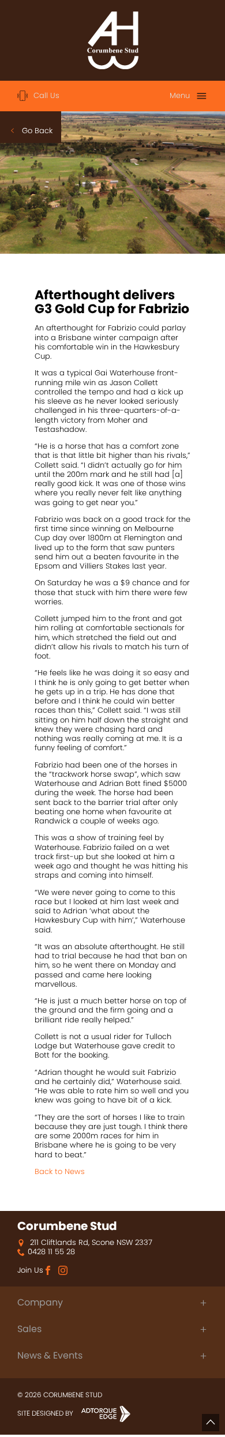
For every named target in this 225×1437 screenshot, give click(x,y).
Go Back (37, 130)
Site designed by (46, 1413)
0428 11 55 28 (51, 1252)
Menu (180, 95)
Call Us (46, 95)
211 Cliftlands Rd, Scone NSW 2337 (90, 1242)
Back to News (60, 1171)
